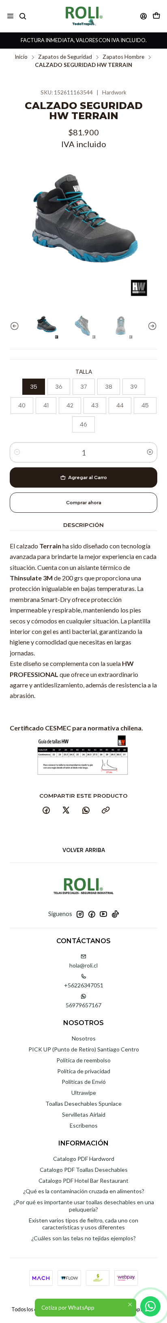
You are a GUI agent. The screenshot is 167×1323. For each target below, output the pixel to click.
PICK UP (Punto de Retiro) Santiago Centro (83, 1049)
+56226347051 (83, 985)
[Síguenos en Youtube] (103, 914)
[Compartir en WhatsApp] (86, 810)
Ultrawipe (83, 1092)
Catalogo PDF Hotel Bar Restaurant (83, 1180)
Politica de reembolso (83, 1060)
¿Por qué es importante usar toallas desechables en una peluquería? (83, 1206)
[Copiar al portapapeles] (106, 810)
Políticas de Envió (84, 1081)
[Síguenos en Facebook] (92, 914)
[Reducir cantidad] (17, 452)
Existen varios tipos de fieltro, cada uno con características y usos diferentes (83, 1224)
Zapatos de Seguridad (65, 57)
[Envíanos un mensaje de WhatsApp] (150, 1306)
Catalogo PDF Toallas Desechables (84, 1169)
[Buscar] (22, 16)
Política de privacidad (83, 1071)
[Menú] (10, 16)
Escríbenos (84, 1125)
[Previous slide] (16, 326)
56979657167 (83, 1005)
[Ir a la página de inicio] (83, 16)
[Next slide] (151, 326)
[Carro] (156, 16)
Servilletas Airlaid (83, 1114)
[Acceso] (143, 16)
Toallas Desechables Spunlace (83, 1103)
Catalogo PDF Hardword (83, 1158)
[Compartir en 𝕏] (66, 810)
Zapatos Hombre (123, 57)
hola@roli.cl (83, 965)
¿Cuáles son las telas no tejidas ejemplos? (83, 1238)
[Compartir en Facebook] (46, 810)
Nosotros (84, 1038)
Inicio (21, 57)
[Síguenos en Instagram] (80, 914)
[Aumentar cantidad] (150, 452)
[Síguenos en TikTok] (115, 914)
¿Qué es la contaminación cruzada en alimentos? (83, 1191)
